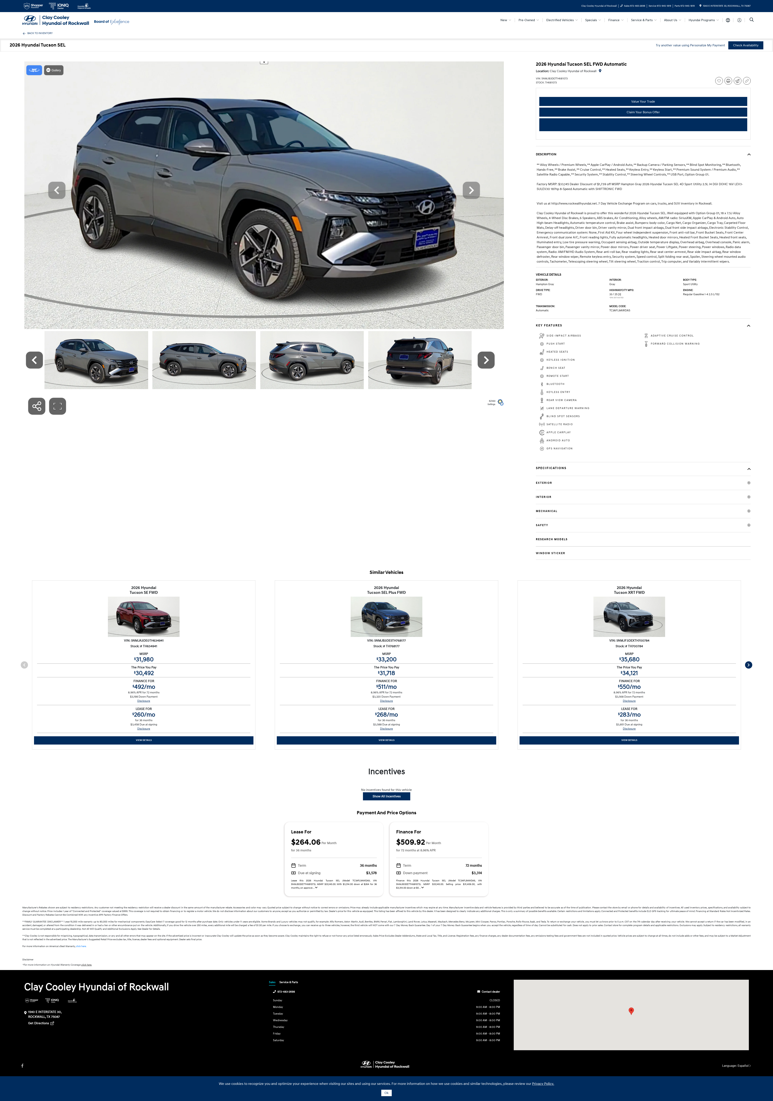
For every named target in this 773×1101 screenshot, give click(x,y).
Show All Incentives (387, 796)
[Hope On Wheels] (72, 1000)
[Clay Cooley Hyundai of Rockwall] (57, 20)
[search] (752, 20)
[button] (631, 1011)
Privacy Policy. (543, 1083)
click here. (81, 946)
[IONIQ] (52, 1000)
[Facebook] (22, 1065)
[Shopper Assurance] (31, 1000)
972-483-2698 (286, 991)
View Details (144, 740)
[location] (700, 5)
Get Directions (39, 1023)
